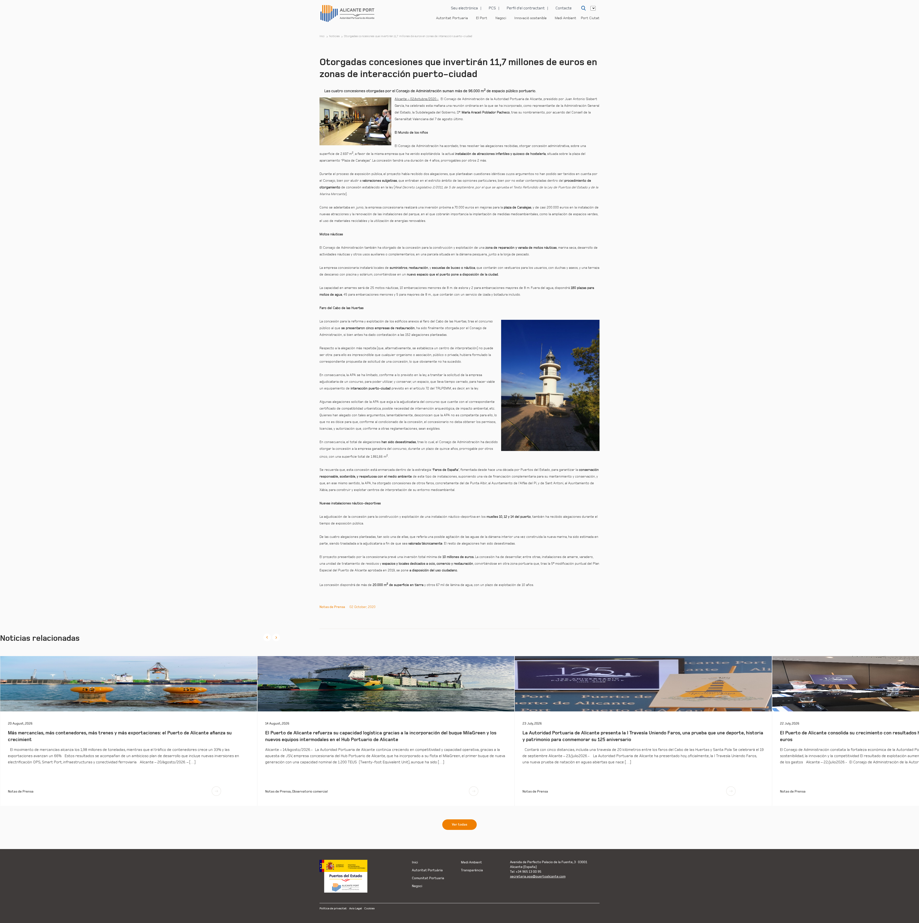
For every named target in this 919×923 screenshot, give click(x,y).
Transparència (472, 870)
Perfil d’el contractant (526, 8)
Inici (322, 36)
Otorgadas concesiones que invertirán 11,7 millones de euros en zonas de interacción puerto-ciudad (408, 36)
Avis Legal (355, 908)
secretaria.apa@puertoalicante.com (538, 876)
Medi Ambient (565, 18)
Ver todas (459, 824)
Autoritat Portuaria (452, 18)
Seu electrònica (464, 8)
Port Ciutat (590, 18)
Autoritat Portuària (427, 870)
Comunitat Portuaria (428, 878)
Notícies (334, 36)
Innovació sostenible (530, 18)
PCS (492, 8)
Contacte (563, 8)
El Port (481, 18)
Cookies (369, 908)
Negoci (500, 18)
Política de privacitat (333, 908)
